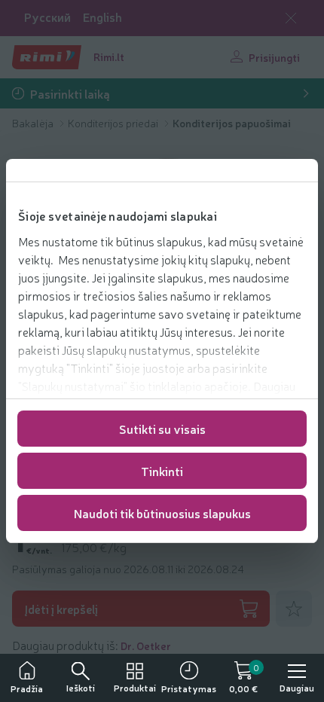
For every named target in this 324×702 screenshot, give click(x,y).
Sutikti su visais (162, 428)
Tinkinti (162, 470)
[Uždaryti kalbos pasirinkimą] (291, 18)
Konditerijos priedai (114, 123)
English (102, 17)
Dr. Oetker (146, 645)
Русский (47, 17)
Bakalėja (34, 123)
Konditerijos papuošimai (232, 123)
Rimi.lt (108, 56)
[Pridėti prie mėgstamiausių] (294, 609)
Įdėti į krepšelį (61, 608)
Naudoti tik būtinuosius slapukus (162, 513)
